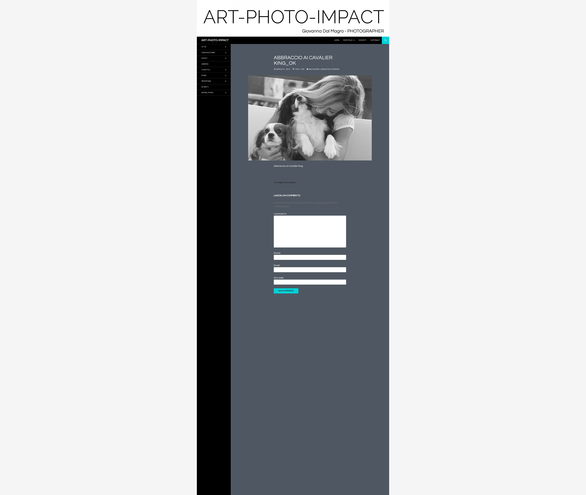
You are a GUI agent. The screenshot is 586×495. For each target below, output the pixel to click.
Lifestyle (205, 70)
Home (336, 40)
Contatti (363, 40)
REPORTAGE (206, 81)
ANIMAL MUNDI (207, 92)
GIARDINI (204, 64)
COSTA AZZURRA (208, 52)
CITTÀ (203, 47)
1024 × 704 (299, 69)
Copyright (375, 40)
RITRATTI (205, 87)
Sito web (279, 278)
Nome (278, 253)
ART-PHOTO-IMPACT (215, 40)
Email (277, 265)
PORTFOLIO (348, 40)
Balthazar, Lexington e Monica (324, 69)
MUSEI (203, 75)
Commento (281, 214)
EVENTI (204, 58)
